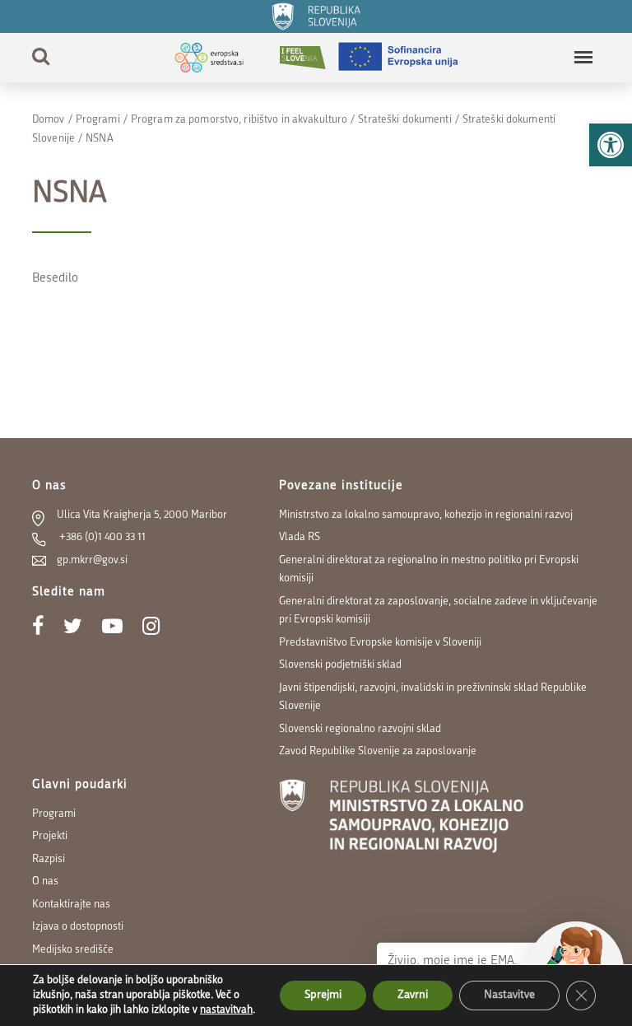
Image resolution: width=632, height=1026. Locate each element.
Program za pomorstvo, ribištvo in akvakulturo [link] (239, 119)
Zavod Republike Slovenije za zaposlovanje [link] (377, 751)
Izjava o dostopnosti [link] (77, 926)
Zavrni (412, 995)
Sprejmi (323, 995)
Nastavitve (509, 995)
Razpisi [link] (48, 859)
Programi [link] (98, 119)
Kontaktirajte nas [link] (71, 904)
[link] (610, 145)
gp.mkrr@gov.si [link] (92, 560)
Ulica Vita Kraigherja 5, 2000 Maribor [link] (142, 515)
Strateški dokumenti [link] (404, 119)
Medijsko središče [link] (73, 949)
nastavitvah (226, 1010)
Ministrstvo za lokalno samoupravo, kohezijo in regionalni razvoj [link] (426, 515)
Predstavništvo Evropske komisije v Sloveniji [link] (380, 642)
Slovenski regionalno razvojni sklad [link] (360, 729)
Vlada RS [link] (299, 537)
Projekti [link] (49, 836)
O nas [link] (45, 881)
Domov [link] (48, 119)
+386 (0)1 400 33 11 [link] (101, 537)
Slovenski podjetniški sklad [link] (340, 665)
